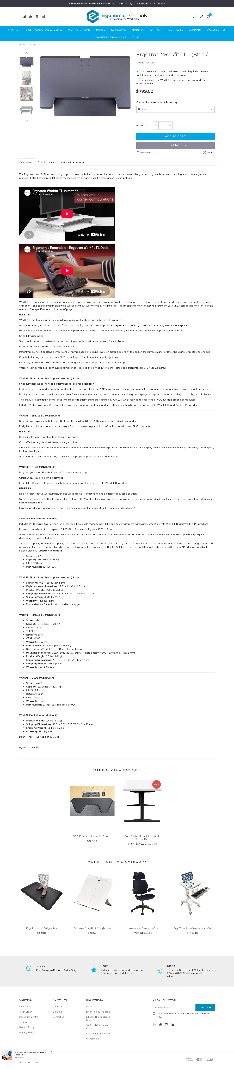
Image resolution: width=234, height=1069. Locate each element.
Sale (135, 37)
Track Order (25, 1011)
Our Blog (57, 1011)
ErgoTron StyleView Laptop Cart (193, 928)
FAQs (89, 1006)
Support (195, 29)
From (142, 843)
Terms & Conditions (189, 1013)
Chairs (13, 29)
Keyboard (118, 29)
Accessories (216, 29)
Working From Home (110, 37)
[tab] (26, 162)
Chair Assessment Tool (98, 1033)
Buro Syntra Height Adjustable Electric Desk (142, 838)
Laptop (155, 29)
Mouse (101, 29)
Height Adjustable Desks (43, 29)
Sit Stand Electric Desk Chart (98, 1018)
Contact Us (58, 1016)
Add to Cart (175, 136)
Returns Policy (26, 1027)
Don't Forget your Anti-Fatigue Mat (39, 736)
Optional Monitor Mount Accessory (156, 102)
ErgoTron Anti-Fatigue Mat (42, 928)
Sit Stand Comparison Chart (97, 1027)
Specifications (46, 162)
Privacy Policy (26, 1032)
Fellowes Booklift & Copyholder (92, 928)
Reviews (65, 162)
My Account (25, 1006)
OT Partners (92, 1038)
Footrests (175, 29)
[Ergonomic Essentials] (117, 16)
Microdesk (19, 1054)
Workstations (79, 29)
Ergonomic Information (98, 1011)
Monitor (138, 29)
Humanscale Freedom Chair (142, 928)
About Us (57, 1006)
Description (26, 162)
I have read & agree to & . (182, 1015)
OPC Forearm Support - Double (92, 836)
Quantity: (142, 125)
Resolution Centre (28, 1016)
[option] (85, 86)
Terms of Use (26, 1022)
